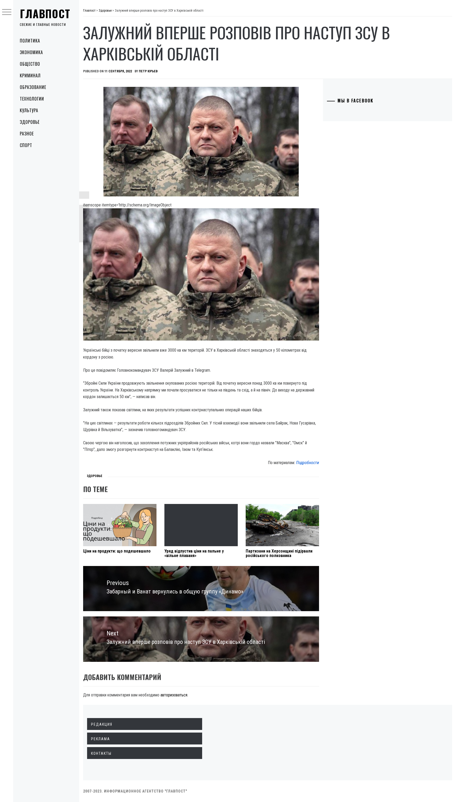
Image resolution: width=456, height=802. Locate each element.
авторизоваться (173, 694)
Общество (30, 64)
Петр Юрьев (148, 71)
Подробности (307, 462)
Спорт (26, 145)
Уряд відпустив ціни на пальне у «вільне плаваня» (194, 553)
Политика (30, 40)
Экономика (31, 52)
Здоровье (30, 122)
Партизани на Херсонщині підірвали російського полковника (279, 553)
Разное (27, 133)
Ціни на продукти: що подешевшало (117, 551)
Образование (33, 87)
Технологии (32, 99)
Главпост (45, 13)
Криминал (30, 75)
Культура (29, 110)
